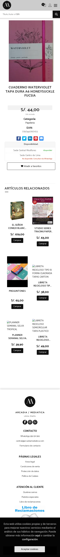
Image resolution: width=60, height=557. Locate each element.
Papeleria (30, 123)
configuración (30, 539)
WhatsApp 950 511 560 (30, 436)
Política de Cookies (30, 476)
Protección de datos (30, 471)
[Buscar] (56, 14)
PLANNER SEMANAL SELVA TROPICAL (17, 336)
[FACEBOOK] (25, 422)
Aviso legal (30, 462)
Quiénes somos (30, 492)
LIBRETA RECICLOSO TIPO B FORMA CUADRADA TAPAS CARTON (43, 284)
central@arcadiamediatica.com (30, 441)
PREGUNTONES (17, 291)
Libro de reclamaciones (30, 502)
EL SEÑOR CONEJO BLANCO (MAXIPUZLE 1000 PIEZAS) (17, 226)
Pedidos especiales (30, 497)
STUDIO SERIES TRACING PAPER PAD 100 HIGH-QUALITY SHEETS (42, 230)
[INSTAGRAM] (30, 422)
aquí (37, 536)
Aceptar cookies (29, 549)
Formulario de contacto (30, 446)
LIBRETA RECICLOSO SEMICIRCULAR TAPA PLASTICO (42, 338)
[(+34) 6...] (35, 422)
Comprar (17, 240)
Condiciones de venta (30, 466)
